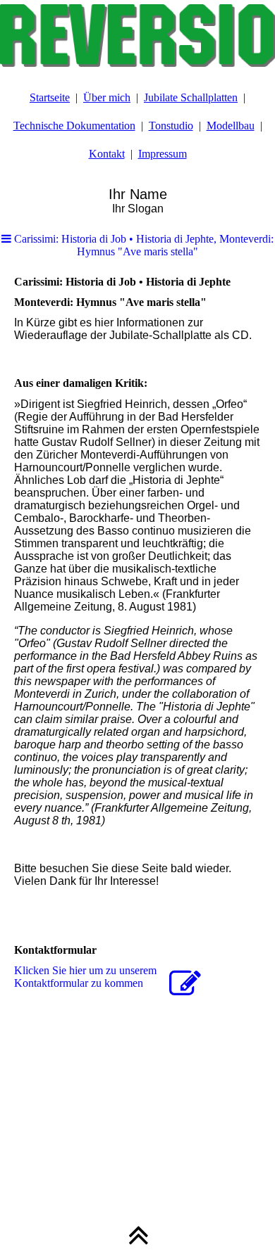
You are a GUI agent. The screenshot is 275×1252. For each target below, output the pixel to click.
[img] (137, 35)
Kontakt (107, 154)
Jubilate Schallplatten (191, 97)
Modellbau (231, 126)
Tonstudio (171, 126)
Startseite (50, 97)
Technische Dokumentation (74, 126)
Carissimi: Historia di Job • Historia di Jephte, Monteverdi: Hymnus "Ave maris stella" (142, 245)
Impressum (162, 154)
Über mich (106, 97)
